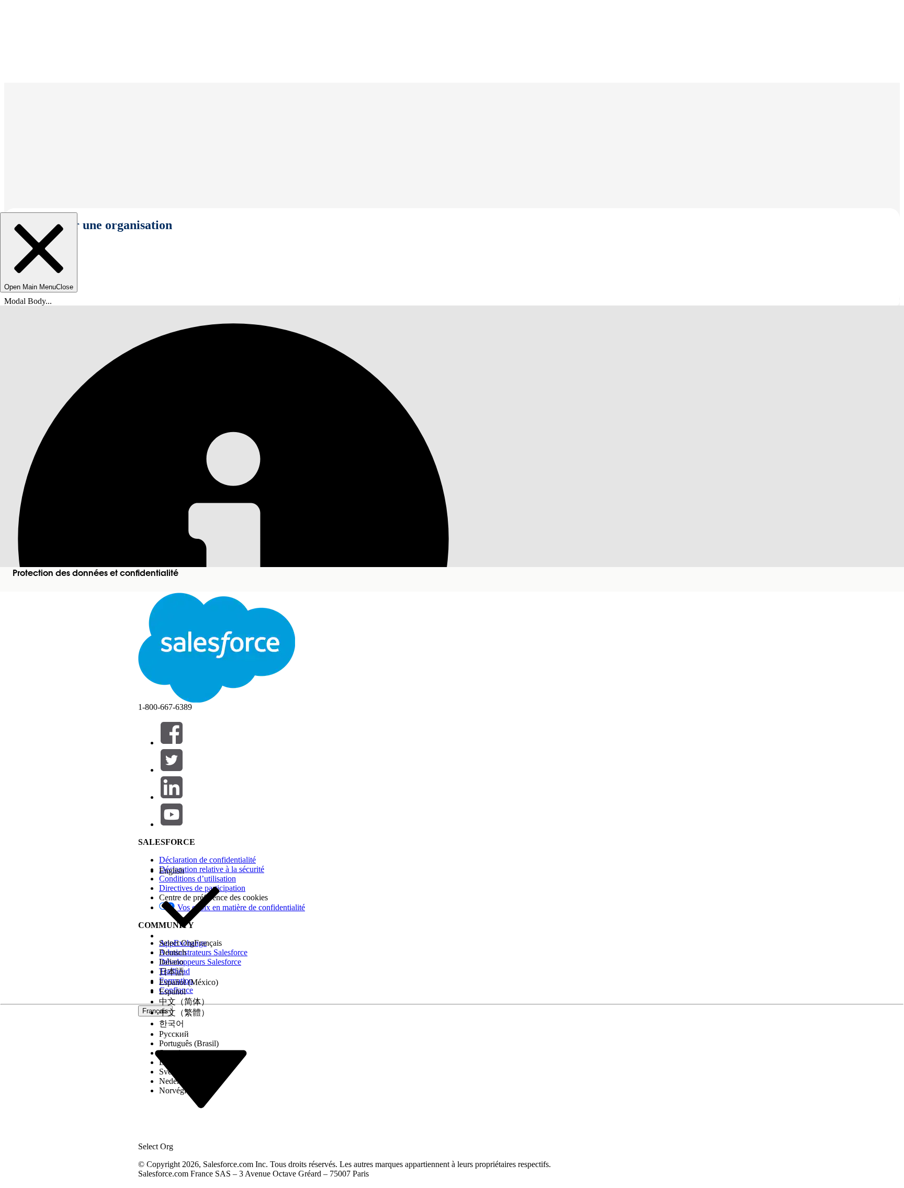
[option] (190, 871)
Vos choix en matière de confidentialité (241, 907)
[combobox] (201, 1078)
